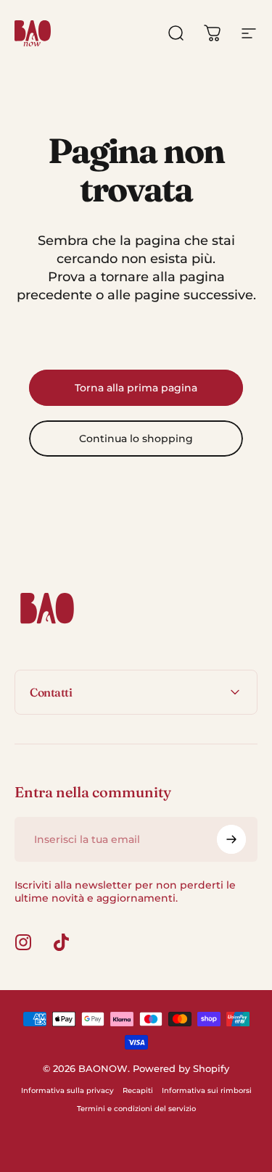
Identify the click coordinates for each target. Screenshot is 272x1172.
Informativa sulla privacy (67, 1090)
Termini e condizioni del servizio (136, 1108)
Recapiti (138, 1090)
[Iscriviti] (231, 839)
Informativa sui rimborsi (207, 1090)
